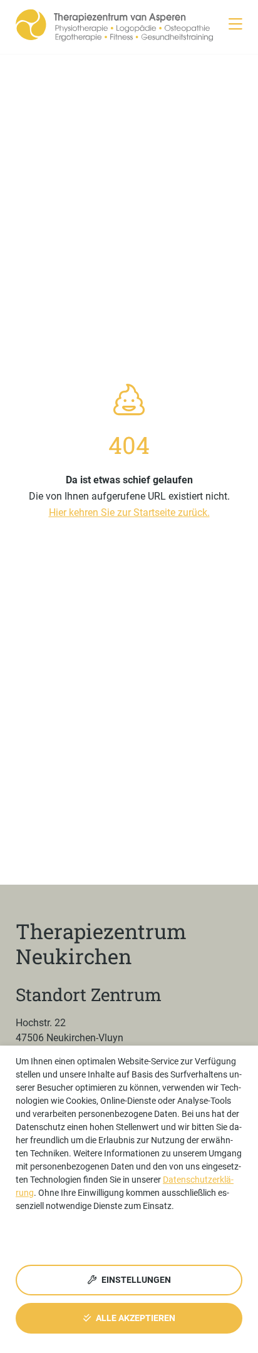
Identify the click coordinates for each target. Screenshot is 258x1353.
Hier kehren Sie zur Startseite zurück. (129, 512)
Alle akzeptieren (134, 1318)
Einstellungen (135, 1280)
